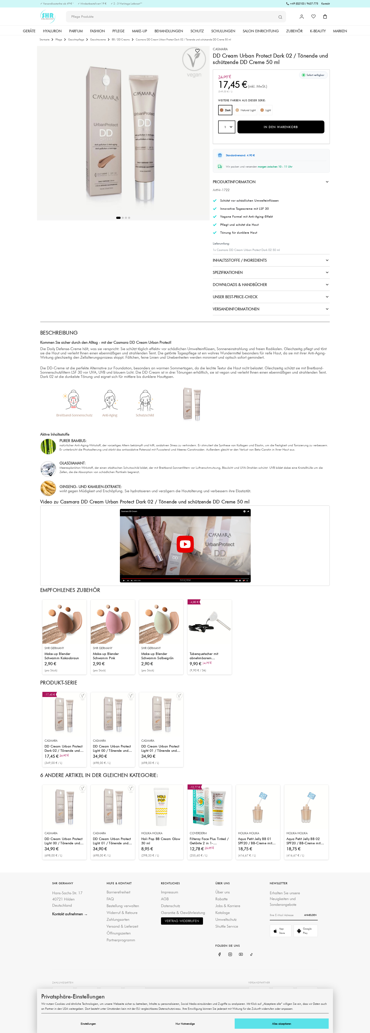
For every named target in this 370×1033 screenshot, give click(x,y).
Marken (340, 31)
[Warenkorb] (325, 16)
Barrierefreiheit (118, 892)
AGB (165, 899)
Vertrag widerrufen (182, 921)
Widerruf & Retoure (122, 912)
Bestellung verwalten (123, 905)
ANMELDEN (310, 915)
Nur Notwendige (185, 1023)
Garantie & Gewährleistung (183, 912)
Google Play (307, 930)
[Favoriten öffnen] (313, 16)
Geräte (29, 31)
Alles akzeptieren (281, 1023)
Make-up (139, 31)
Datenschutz (170, 905)
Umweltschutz (226, 919)
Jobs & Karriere (227, 905)
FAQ (110, 899)
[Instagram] (230, 954)
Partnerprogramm (121, 940)
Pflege (118, 31)
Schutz (197, 31)
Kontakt (325, 3)
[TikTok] (252, 954)
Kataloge (222, 912)
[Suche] (280, 16)
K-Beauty (318, 31)
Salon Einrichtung (261, 31)
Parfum (76, 31)
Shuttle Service (226, 926)
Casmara (220, 49)
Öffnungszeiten (119, 933)
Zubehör (294, 31)
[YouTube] (241, 954)
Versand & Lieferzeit (122, 926)
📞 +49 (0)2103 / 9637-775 (302, 3)
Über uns (222, 892)
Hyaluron (52, 31)
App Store (282, 930)
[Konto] (301, 16)
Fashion (97, 31)
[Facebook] (219, 954)
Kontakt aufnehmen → (70, 914)
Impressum (169, 892)
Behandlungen (169, 31)
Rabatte (221, 899)
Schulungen (223, 31)
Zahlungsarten (118, 919)
